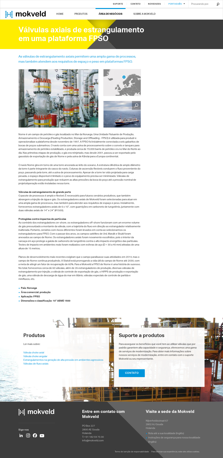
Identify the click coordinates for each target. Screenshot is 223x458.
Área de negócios (110, 13)
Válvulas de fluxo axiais (35, 363)
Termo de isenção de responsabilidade (132, 451)
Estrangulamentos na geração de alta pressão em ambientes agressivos (63, 359)
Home (60, 13)
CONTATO (132, 372)
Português (175, 4)
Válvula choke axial (33, 352)
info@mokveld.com (93, 440)
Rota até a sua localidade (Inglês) (166, 433)
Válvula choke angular (35, 356)
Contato (136, 4)
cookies (195, 451)
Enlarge (136, 105)
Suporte (118, 4)
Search (218, 4)
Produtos (81, 13)
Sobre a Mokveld (144, 13)
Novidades (154, 4)
